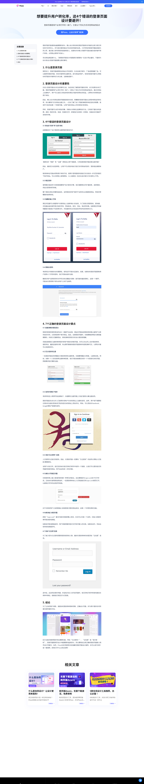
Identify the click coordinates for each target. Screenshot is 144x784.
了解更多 (50, 703)
